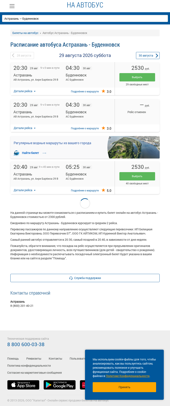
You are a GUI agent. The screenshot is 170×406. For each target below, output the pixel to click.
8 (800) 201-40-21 (22, 306)
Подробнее (85, 91)
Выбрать (137, 77)
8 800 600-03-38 (26, 344)
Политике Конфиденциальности (127, 376)
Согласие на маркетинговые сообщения (34, 373)
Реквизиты (33, 358)
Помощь (13, 358)
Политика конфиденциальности (29, 365)
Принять (124, 387)
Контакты (55, 358)
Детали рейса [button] (23, 91)
